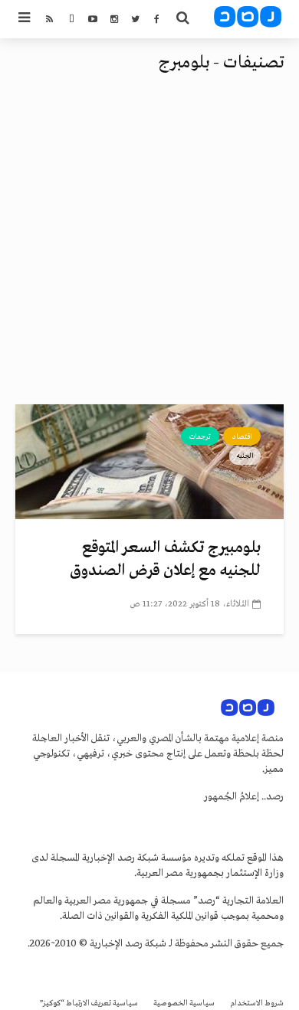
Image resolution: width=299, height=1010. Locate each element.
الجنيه (245, 455)
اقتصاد (242, 436)
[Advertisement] (149, 247)
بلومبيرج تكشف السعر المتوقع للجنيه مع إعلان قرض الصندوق (165, 559)
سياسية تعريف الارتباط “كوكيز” (89, 1003)
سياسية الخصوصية (184, 1003)
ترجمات (200, 436)
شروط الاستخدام (257, 1003)
